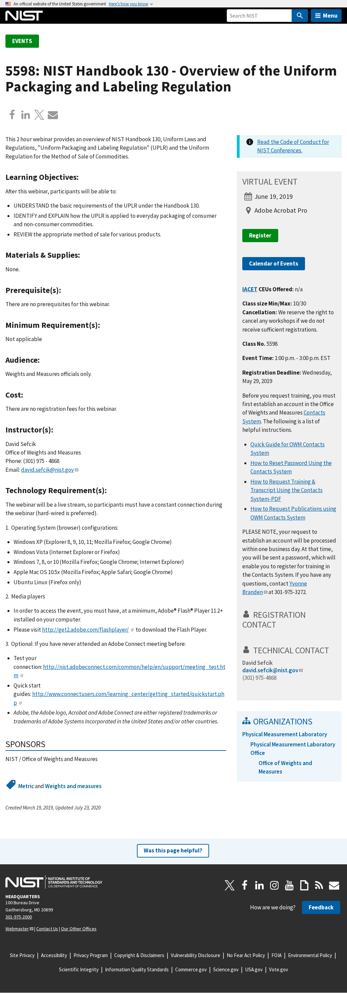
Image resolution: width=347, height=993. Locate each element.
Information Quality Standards (137, 969)
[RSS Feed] (319, 885)
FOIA (276, 955)
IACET (250, 289)
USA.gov (254, 969)
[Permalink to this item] (83, 177)
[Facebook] (12, 115)
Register (260, 235)
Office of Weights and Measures (285, 767)
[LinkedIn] (259, 885)
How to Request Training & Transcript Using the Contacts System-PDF (286, 490)
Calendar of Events (273, 263)
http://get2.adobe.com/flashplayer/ (85, 629)
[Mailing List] (334, 885)
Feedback (321, 907)
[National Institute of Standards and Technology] (53, 882)
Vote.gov (278, 969)
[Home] (24, 15)
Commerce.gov (191, 969)
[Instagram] (274, 885)
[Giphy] (304, 885)
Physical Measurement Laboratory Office (292, 749)
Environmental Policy (310, 955)
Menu (330, 15)
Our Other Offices (79, 929)
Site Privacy (22, 955)
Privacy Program (91, 955)
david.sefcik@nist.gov (47, 469)
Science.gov (226, 969)
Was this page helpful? (173, 850)
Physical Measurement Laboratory (284, 734)
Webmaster (17, 929)
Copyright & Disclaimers (139, 955)
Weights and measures (73, 786)
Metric (26, 786)
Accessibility (54, 955)
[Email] (53, 115)
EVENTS (22, 41)
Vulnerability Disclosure (195, 955)
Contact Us (47, 929)
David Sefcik (257, 663)
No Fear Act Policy (246, 955)
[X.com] (39, 115)
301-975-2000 (18, 917)
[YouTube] (289, 885)
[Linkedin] (26, 115)
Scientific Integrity (79, 969)
